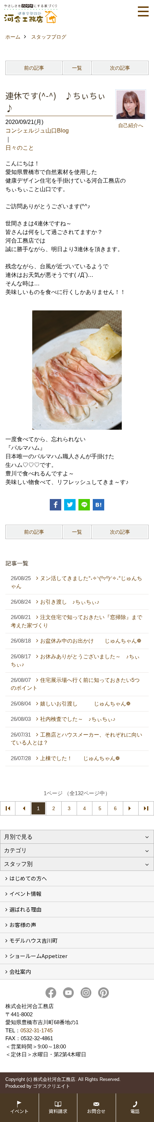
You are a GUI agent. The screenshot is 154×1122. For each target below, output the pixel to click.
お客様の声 (22, 924)
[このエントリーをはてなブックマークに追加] (98, 504)
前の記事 (34, 68)
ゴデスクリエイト (51, 1086)
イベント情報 (25, 893)
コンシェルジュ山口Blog (37, 131)
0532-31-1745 (36, 1030)
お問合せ (96, 1111)
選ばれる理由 (25, 909)
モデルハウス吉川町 (33, 940)
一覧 (77, 68)
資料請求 (58, 1111)
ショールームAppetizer (38, 955)
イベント (19, 1111)
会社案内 (20, 971)
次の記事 (120, 68)
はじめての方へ (28, 878)
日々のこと (19, 148)
